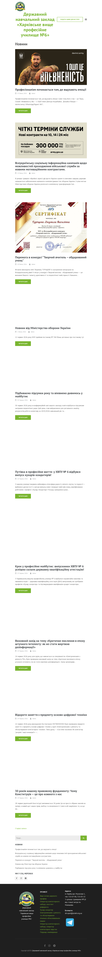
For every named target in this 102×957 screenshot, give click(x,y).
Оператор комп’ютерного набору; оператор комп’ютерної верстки (50, 927)
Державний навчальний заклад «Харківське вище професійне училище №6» (35, 24)
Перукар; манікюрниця (48, 932)
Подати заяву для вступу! (69, 19)
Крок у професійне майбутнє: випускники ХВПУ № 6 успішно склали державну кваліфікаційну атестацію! (49, 567)
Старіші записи (20, 828)
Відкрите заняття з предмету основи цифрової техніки (51, 715)
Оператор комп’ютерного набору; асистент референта (50, 904)
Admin (33, 93)
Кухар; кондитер (46, 910)
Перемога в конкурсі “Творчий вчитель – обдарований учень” (50, 258)
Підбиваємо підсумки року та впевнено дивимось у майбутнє (48, 394)
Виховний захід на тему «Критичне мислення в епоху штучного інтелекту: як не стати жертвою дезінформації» (50, 644)
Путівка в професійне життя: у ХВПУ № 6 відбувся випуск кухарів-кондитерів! (47, 473)
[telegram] (25, 878)
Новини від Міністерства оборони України (43, 328)
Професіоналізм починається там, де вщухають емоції (50, 89)
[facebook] (16, 878)
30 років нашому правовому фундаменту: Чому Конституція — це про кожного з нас (46, 792)
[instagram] (21, 878)
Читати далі (23, 111)
